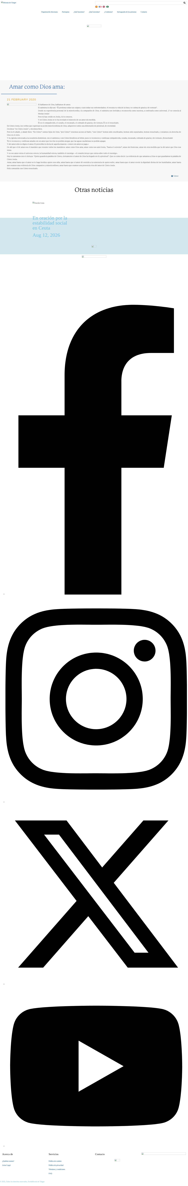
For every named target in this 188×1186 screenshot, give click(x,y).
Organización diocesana (49, 12)
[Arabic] (108, 6)
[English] (104, 6)
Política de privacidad (56, 1165)
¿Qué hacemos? (79, 12)
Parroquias (65, 12)
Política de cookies (55, 1161)
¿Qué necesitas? (94, 12)
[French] (100, 6)
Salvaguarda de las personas (126, 12)
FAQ (50, 1173)
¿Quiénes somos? (8, 1161)
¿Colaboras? (108, 12)
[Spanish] (97, 6)
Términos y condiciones (57, 1169)
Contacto (144, 12)
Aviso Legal (6, 1165)
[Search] (184, 2)
